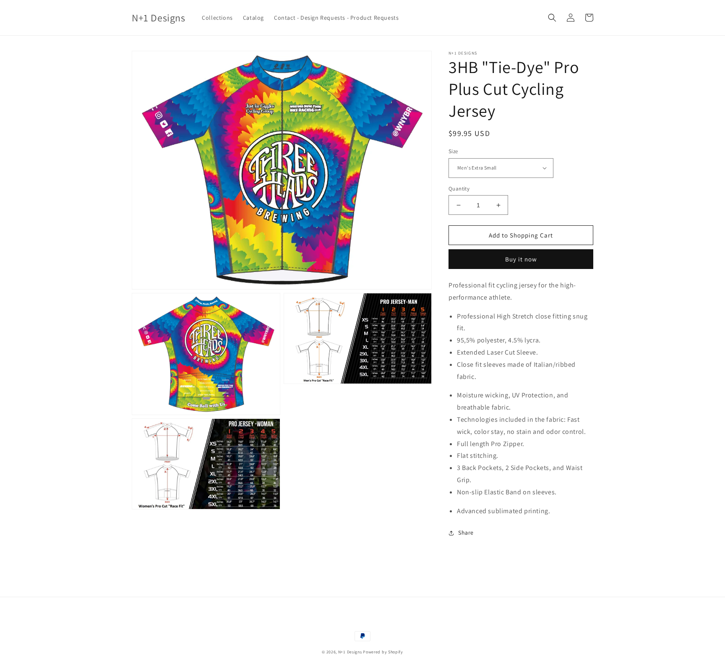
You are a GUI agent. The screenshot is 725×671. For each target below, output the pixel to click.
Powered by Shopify (383, 652)
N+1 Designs (350, 652)
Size (453, 151)
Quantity (459, 188)
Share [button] (466, 532)
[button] (552, 17)
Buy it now (521, 259)
